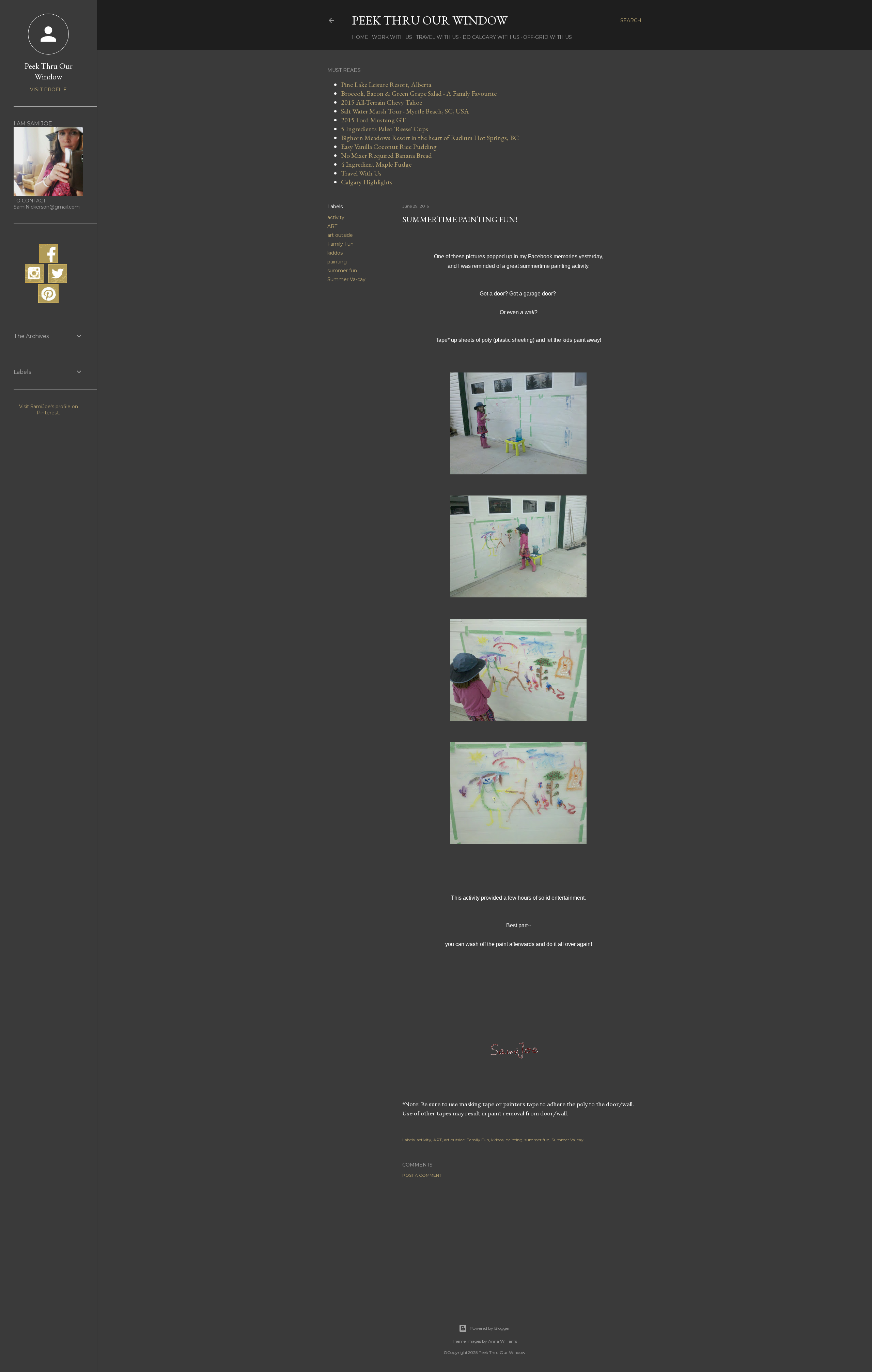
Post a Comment (421, 1175)
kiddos (335, 253)
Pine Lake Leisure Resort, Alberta (386, 84)
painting (337, 262)
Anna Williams (502, 1341)
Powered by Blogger (490, 1328)
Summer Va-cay (346, 279)
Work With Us (392, 37)
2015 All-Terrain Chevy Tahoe (381, 102)
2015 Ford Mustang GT (373, 120)
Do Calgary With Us (491, 37)
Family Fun (340, 244)
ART (332, 226)
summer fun (342, 271)
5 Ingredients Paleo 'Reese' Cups (384, 128)
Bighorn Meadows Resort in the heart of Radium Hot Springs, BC (430, 137)
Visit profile (48, 90)
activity (335, 217)
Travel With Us (437, 37)
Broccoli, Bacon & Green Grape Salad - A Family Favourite (419, 93)
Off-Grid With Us (547, 37)
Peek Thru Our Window (430, 20)
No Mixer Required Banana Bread (386, 155)
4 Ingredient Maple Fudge (376, 164)
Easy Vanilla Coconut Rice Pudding (389, 146)
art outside (340, 235)
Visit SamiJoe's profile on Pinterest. (48, 409)
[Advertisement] (518, 1242)
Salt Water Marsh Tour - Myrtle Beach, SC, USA (405, 111)
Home (360, 37)
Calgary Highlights (366, 182)
